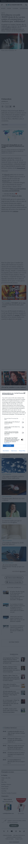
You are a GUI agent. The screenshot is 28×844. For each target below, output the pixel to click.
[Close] (25, 393)
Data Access (14, 450)
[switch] (22, 422)
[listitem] (14, 419)
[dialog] (14, 422)
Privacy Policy (22, 450)
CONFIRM (8, 445)
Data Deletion (6, 450)
